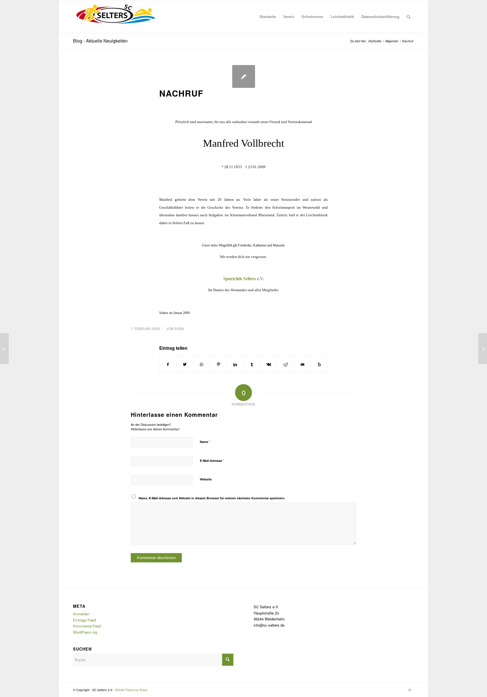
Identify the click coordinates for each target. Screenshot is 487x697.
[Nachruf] (243, 76)
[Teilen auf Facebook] (168, 364)
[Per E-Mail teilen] (302, 364)
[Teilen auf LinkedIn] (235, 364)
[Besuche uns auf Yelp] (319, 364)
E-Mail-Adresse (212, 460)
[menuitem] (268, 16)
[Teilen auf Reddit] (285, 364)
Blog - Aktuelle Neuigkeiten (100, 40)
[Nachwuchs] (4, 348)
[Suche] (408, 16)
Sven (179, 328)
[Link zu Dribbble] (410, 689)
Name (205, 441)
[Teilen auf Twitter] (185, 364)
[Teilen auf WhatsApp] (201, 364)
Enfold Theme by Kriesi (131, 689)
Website (206, 479)
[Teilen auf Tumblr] (252, 364)
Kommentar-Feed (87, 626)
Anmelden (81, 613)
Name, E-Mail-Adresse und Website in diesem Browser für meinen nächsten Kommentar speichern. (212, 498)
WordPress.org (85, 632)
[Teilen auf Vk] (269, 364)
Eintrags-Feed (84, 620)
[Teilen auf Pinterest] (218, 364)
